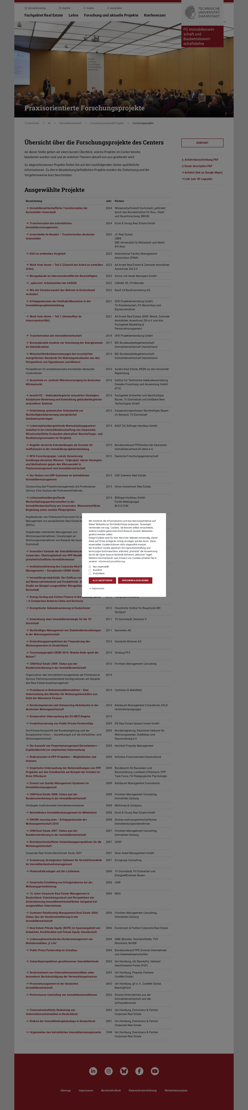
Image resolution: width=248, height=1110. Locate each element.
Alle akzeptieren (102, 580)
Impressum (98, 588)
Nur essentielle (101, 566)
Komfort (97, 570)
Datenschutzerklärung (112, 561)
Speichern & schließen (135, 580)
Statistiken (99, 573)
